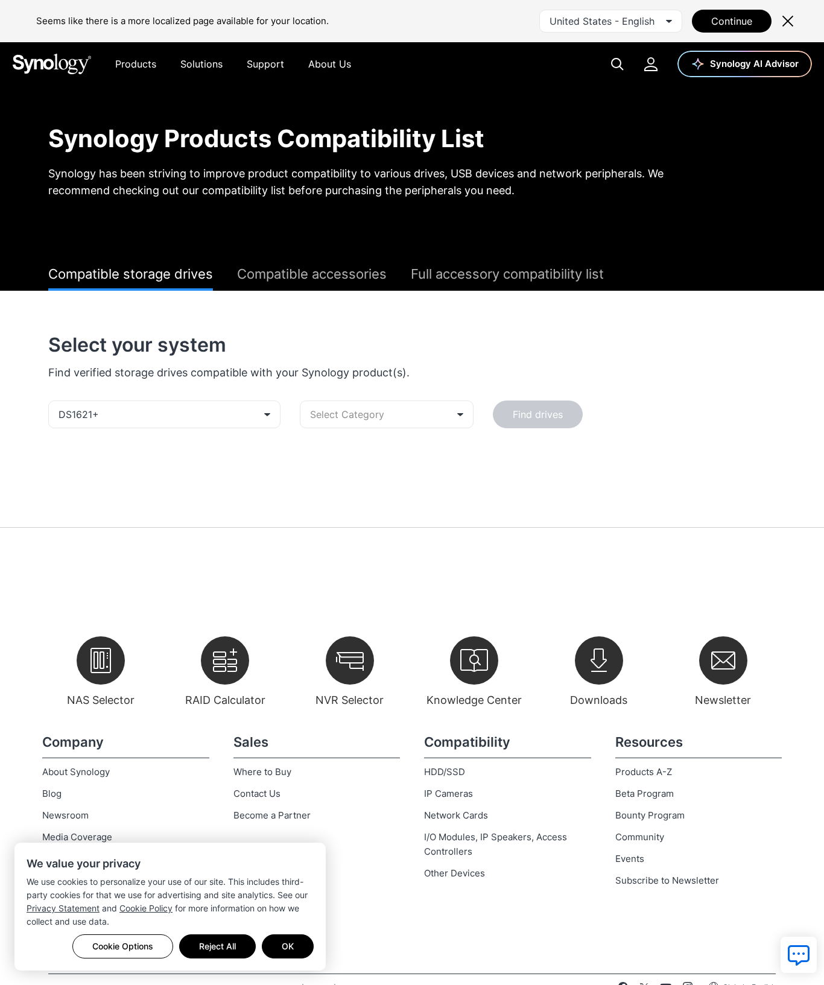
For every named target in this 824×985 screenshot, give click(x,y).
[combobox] (610, 21)
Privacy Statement (63, 908)
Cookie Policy (146, 908)
